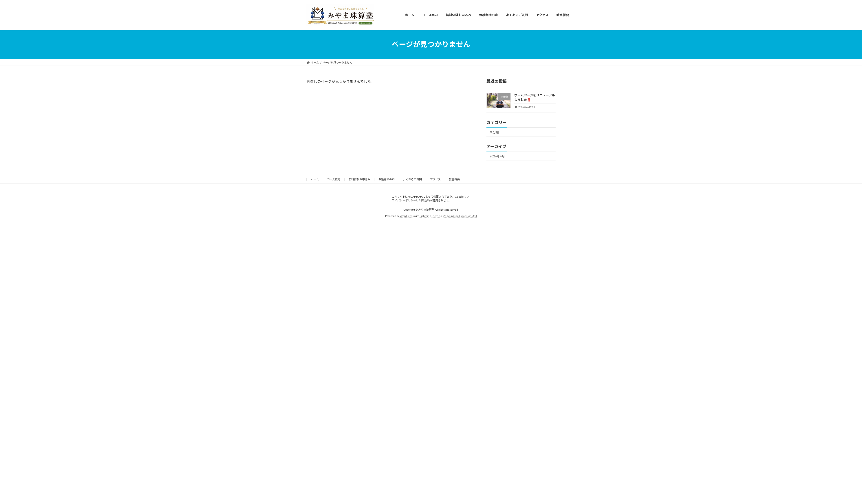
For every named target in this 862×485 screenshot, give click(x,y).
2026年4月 (497, 156)
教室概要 (454, 179)
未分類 (494, 132)
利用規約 (424, 200)
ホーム (315, 179)
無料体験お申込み (359, 179)
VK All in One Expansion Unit (460, 216)
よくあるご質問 (412, 179)
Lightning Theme (430, 216)
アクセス (435, 179)
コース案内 (333, 179)
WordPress (407, 216)
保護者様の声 (386, 179)
